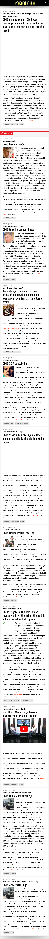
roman (21, 124)
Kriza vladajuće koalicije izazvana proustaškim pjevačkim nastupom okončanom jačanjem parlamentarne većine (22, 296)
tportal (30, 120)
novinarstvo (14, 784)
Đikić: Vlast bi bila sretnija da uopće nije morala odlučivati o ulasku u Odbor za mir (24, 438)
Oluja (12, 932)
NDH (31, 700)
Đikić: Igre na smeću (13, 144)
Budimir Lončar (7, 700)
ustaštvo (13, 600)
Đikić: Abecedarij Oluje (15, 885)
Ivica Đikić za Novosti (11, 328)
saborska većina (16, 352)
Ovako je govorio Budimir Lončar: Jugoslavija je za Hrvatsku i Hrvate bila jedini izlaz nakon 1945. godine (24, 615)
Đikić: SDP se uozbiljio (15, 363)
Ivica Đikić (6, 124)
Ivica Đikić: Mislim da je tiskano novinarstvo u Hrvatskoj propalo (20, 714)
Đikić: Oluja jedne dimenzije (17, 796)
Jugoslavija (24, 700)
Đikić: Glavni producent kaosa (18, 229)
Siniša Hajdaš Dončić (21, 423)
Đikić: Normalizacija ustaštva (18, 533)
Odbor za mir (15, 521)
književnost (14, 124)
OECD (22, 521)
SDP (12, 423)
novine (21, 784)
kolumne (13, 218)
